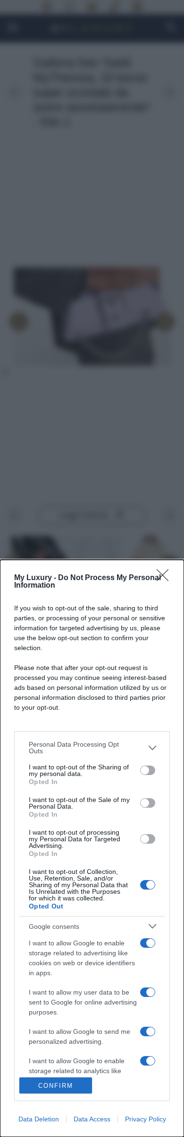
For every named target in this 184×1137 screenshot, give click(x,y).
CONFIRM (55, 1085)
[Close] (166, 578)
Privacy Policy (145, 1119)
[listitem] (92, 747)
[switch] (147, 770)
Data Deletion (38, 1119)
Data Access (92, 1119)
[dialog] (92, 848)
